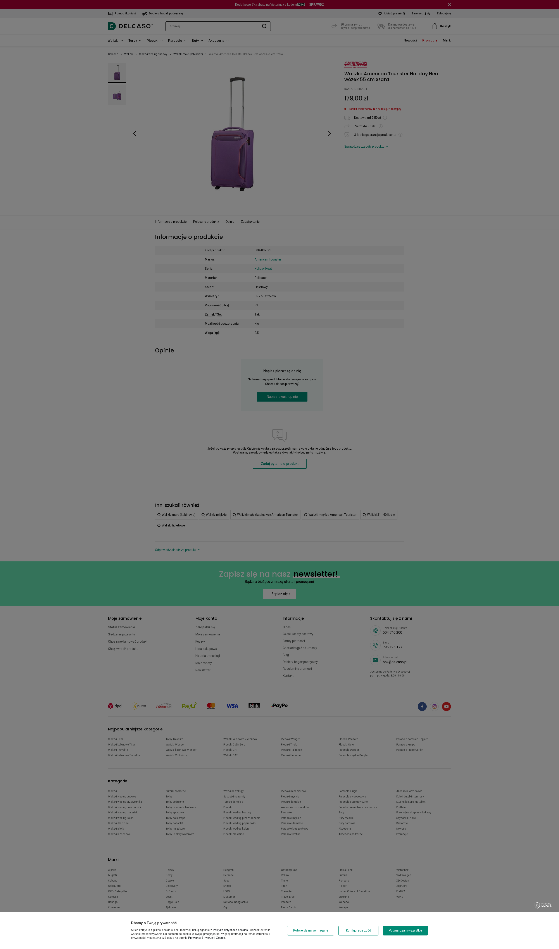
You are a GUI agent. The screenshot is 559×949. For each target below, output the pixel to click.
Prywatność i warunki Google (206, 937)
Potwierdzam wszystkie (405, 930)
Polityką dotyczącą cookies (230, 930)
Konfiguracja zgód (358, 930)
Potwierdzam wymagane (310, 930)
